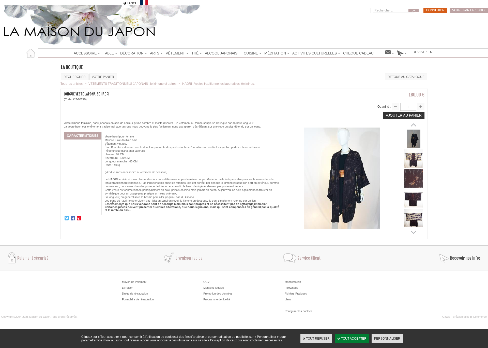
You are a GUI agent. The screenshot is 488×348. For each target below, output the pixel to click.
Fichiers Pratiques (296, 293)
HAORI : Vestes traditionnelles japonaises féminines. (218, 84)
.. (285, 305)
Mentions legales (213, 287)
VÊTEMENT (175, 53)
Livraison (127, 287)
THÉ (195, 53)
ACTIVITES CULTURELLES (314, 53)
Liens (288, 299)
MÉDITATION (275, 53)
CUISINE (251, 53)
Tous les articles (71, 84)
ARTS (154, 53)
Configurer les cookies (298, 311)
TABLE (108, 53)
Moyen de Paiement (134, 281)
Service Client (309, 258)
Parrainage (291, 287)
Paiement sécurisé (33, 258)
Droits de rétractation (135, 293)
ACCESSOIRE (85, 53)
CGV (206, 281)
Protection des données (218, 293)
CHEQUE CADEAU (358, 53)
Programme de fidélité (216, 299)
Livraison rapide (189, 258)
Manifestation (293, 281)
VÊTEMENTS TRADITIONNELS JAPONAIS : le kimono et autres (132, 84)
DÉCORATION (132, 53)
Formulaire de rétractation (138, 299)
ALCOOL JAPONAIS (221, 53)
